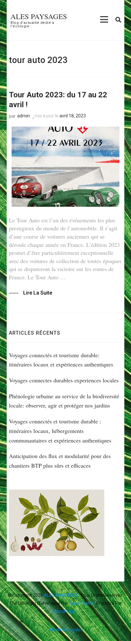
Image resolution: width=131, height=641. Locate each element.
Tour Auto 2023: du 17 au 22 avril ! (58, 99)
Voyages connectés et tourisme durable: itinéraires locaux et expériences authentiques (61, 359)
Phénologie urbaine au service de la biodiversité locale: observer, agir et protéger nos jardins (64, 400)
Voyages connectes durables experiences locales (64, 380)
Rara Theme (81, 603)
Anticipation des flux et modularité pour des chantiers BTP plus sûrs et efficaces (60, 460)
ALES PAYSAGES (38, 16)
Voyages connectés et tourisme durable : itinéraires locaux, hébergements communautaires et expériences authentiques (60, 430)
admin (23, 115)
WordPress (65, 611)
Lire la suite (37, 293)
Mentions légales (65, 629)
